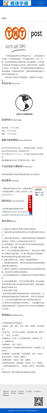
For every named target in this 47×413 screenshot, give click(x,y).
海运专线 (21, 391)
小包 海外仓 (37, 391)
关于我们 (13, 393)
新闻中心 (6, 393)
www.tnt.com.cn (8, 195)
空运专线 (13, 391)
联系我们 (21, 393)
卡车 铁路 (29, 391)
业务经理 (40, 193)
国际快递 (6, 391)
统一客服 (40, 195)
